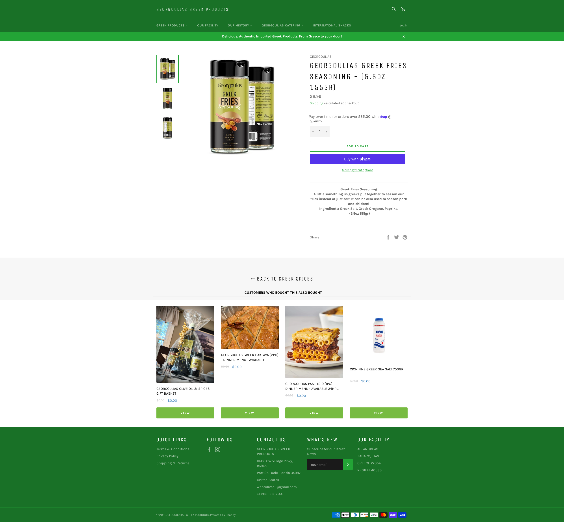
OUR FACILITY (207, 25)
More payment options (357, 170)
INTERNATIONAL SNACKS (332, 25)
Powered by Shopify (223, 514)
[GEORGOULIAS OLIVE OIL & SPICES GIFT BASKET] (185, 381)
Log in (404, 25)
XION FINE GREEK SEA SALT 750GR (376, 369)
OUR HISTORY (239, 25)
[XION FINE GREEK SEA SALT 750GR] (379, 362)
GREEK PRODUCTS (171, 25)
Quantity (316, 121)
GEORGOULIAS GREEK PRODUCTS (192, 9)
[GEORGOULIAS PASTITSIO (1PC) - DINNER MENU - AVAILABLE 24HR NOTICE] (314, 377)
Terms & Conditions (172, 449)
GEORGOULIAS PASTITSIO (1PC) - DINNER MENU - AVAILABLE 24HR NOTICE (311, 389)
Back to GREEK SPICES (284, 279)
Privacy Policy (167, 456)
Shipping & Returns (172, 463)
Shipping (316, 103)
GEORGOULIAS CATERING (281, 25)
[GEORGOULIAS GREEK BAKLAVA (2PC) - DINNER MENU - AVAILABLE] (250, 348)
